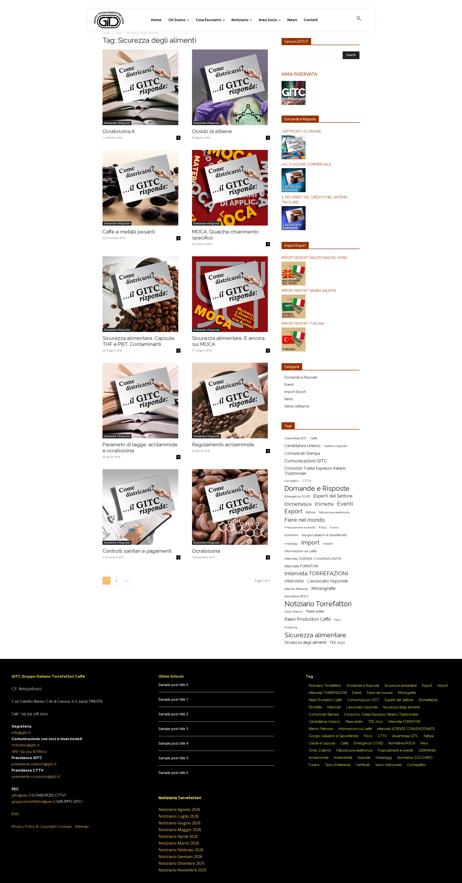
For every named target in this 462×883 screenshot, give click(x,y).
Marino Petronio (296, 589)
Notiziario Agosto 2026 (179, 809)
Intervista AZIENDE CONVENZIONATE (312, 558)
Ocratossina (206, 551)
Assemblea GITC (295, 438)
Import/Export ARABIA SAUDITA (309, 291)
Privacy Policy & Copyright (34, 826)
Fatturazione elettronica (334, 512)
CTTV (307, 481)
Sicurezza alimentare (315, 635)
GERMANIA (291, 535)
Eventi (289, 384)
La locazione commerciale (306, 164)
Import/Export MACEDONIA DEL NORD (314, 258)
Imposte (328, 543)
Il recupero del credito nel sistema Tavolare (314, 199)
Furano (334, 527)
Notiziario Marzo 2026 (179, 843)
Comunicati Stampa (302, 453)
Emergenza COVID (297, 496)
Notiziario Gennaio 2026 (180, 856)
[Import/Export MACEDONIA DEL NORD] (320, 274)
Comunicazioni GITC (305, 460)
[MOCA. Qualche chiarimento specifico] (231, 188)
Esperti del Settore (333, 495)
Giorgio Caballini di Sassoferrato (324, 535)
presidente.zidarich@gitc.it (34, 764)
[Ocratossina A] (141, 87)
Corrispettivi (291, 480)
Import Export (295, 392)
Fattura (310, 512)
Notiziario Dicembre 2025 (182, 863)
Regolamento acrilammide (223, 445)
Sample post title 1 (173, 699)
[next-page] (126, 581)
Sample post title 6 (173, 773)
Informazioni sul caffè (300, 551)
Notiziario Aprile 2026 (178, 836)
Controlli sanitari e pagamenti (137, 551)
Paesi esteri (315, 611)
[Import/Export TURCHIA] (320, 340)
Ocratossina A (119, 131)
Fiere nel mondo (304, 519)
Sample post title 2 (173, 714)
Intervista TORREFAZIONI (316, 573)
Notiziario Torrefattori (318, 603)
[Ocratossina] (231, 507)
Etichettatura (297, 504)
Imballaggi (291, 543)
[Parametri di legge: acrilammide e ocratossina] (141, 400)
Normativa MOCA (296, 596)
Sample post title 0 (173, 685)
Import (310, 542)
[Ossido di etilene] (231, 87)
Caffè (313, 438)
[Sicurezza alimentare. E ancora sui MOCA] (231, 294)
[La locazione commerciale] (320, 181)
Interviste (294, 580)
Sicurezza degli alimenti (305, 642)
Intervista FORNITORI (301, 566)
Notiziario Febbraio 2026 (181, 849)
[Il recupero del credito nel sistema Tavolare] (320, 219)
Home (107, 33)
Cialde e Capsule (335, 446)
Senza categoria (296, 406)
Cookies (64, 826)
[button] (359, 18)
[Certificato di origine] (320, 148)
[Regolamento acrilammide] (231, 400)
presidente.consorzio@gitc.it (36, 776)
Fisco (322, 527)
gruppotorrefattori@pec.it (33, 801)
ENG (15, 814)
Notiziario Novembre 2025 (182, 870)
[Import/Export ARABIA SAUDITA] (320, 307)
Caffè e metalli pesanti (129, 232)
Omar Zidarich (293, 611)
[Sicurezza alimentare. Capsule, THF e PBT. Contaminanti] (141, 294)
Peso (337, 619)
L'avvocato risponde (327, 580)
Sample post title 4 (173, 743)
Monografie (323, 588)
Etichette (324, 504)
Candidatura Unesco (302, 445)
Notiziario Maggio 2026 (180, 829)
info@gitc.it (21, 732)
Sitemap (82, 826)
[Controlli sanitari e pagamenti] (141, 507)
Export (293, 511)
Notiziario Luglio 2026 (179, 816)
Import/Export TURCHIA (303, 323)
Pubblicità (290, 627)
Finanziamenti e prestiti (299, 527)
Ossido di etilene (212, 131)
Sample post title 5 (173, 758)
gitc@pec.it (21, 795)
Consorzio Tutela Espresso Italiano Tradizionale (315, 471)
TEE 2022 (337, 642)
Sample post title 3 (173, 729)
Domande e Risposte (117, 123)
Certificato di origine (301, 131)
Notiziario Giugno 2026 (179, 823)
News (288, 399)
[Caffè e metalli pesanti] (141, 188)
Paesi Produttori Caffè (307, 619)
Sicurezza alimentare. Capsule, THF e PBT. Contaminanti (139, 341)
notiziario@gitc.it (25, 745)
